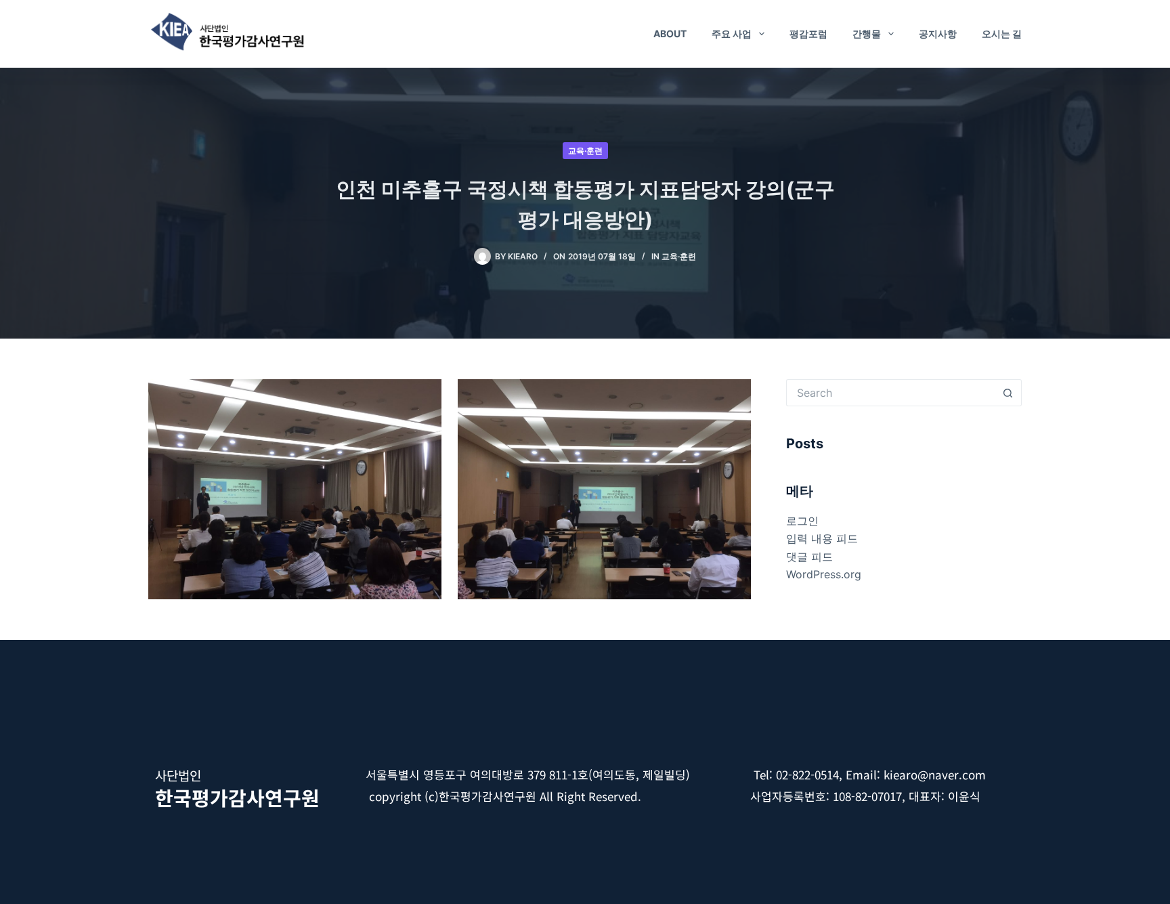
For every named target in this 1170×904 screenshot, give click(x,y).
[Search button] (1008, 392)
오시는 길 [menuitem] (1002, 33)
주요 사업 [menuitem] (732, 33)
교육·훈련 (585, 151)
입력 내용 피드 (822, 538)
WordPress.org (823, 574)
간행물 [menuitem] (866, 33)
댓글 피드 (809, 556)
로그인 (802, 521)
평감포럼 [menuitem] (808, 33)
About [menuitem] (670, 33)
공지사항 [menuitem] (938, 33)
